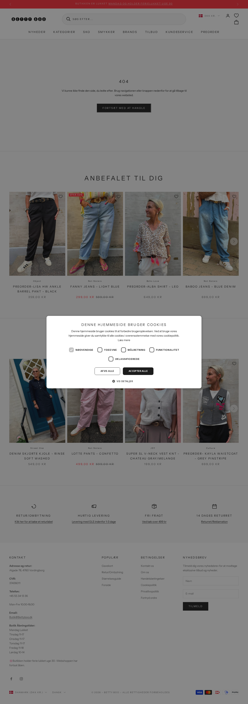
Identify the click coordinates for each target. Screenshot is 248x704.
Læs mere (124, 340)
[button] (124, 381)
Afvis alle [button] (107, 371)
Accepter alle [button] (138, 371)
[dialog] (124, 352)
